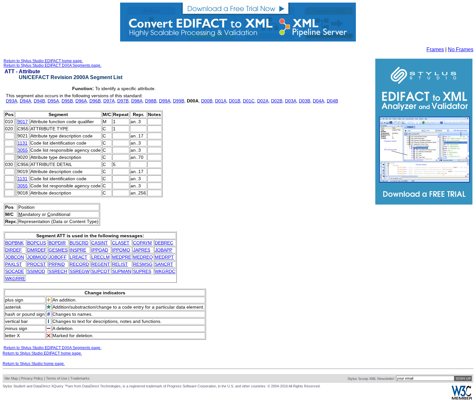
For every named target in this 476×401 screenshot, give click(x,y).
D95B (67, 100)
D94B (39, 100)
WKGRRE (15, 278)
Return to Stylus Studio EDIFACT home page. (43, 61)
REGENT (100, 264)
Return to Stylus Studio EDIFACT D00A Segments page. (52, 65)
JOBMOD (37, 257)
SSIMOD (36, 271)
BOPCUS (36, 242)
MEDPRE (121, 257)
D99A (164, 100)
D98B (150, 100)
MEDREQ (143, 257)
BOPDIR (57, 242)
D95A (53, 100)
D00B (206, 100)
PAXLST (13, 264)
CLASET (121, 242)
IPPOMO (121, 250)
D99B (178, 100)
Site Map (11, 378)
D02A (262, 100)
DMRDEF (37, 250)
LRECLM (100, 257)
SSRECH (58, 271)
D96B (95, 100)
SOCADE (14, 271)
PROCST (36, 264)
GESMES (58, 250)
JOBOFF (58, 257)
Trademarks (80, 378)
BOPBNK (14, 242)
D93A (11, 100)
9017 (22, 121)
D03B (304, 100)
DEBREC (164, 242)
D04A (318, 100)
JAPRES (141, 250)
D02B (276, 100)
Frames (435, 49)
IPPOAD (99, 250)
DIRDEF (13, 250)
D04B (332, 100)
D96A (81, 100)
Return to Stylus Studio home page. (34, 363)
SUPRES (142, 271)
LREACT (78, 257)
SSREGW (79, 271)
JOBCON (14, 257)
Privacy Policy (32, 378)
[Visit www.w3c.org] (461, 398)
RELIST (120, 264)
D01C (249, 100)
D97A (109, 100)
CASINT (99, 242)
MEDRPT (164, 257)
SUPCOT (100, 271)
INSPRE (78, 250)
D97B (123, 100)
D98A (136, 100)
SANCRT (164, 264)
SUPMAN (121, 271)
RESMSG (143, 264)
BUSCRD (79, 242)
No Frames (460, 49)
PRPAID (57, 264)
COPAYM (142, 242)
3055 (22, 150)
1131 (22, 143)
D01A (220, 100)
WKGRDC (165, 271)
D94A (25, 100)
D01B (234, 100)
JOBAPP (163, 250)
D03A (290, 100)
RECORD (79, 264)
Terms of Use (56, 378)
